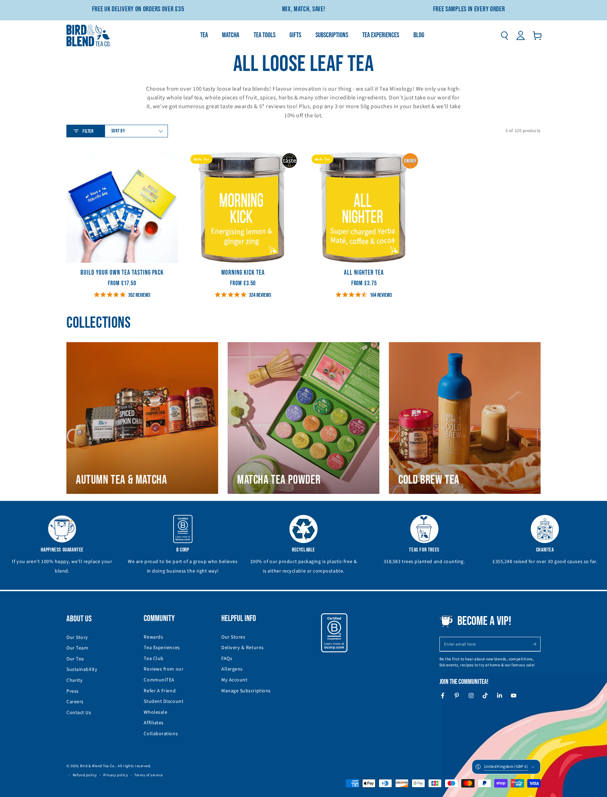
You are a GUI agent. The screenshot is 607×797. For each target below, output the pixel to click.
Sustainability (82, 669)
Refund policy (85, 775)
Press (72, 691)
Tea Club (153, 658)
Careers (75, 701)
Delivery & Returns (242, 647)
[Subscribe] (536, 644)
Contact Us (78, 712)
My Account (234, 680)
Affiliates (153, 722)
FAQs (226, 658)
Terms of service (148, 775)
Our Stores (233, 637)
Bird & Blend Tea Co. (98, 766)
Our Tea (75, 658)
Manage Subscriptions (246, 690)
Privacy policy (115, 775)
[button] (504, 35)
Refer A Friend (160, 690)
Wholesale (155, 712)
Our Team (77, 648)
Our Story (77, 637)
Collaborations (161, 733)
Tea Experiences (162, 647)
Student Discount (163, 701)
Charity (74, 680)
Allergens (232, 669)
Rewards (153, 637)
